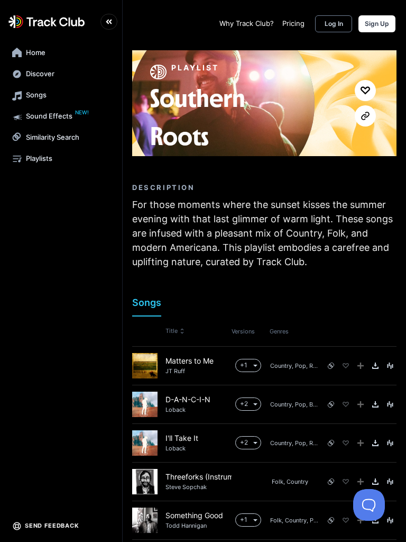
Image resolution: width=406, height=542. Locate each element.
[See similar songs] (331, 365)
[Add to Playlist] (360, 365)
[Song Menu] (390, 365)
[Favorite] (345, 365)
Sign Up (377, 24)
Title (171, 331)
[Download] (375, 365)
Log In (334, 24)
